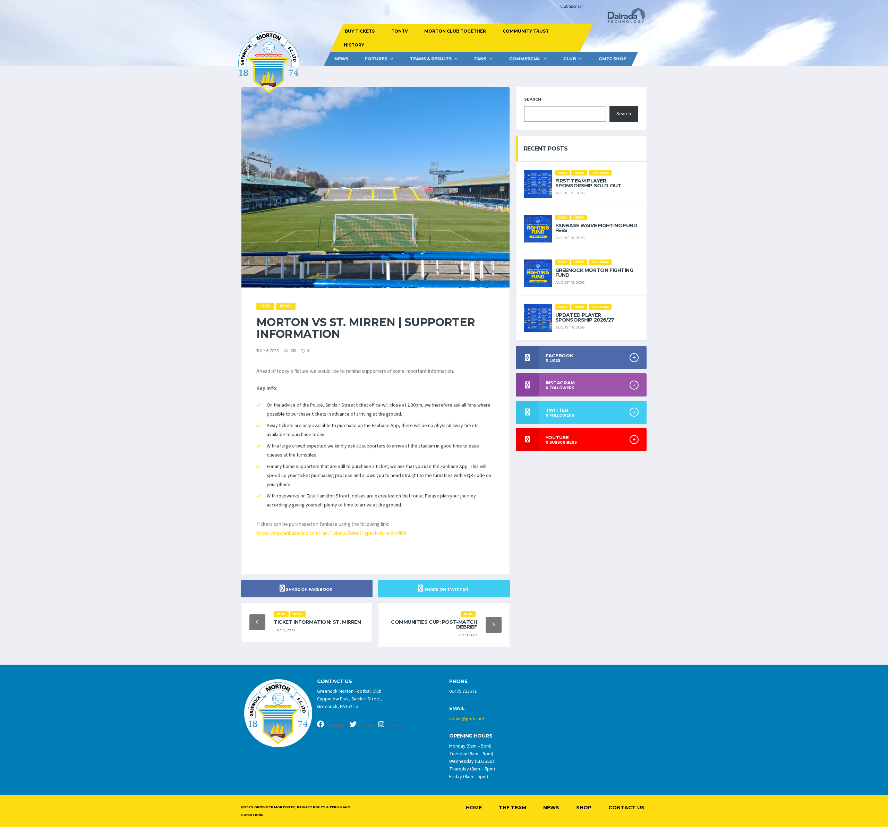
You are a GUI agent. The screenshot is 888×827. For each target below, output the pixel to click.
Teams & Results (431, 58)
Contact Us (626, 807)
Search (532, 99)
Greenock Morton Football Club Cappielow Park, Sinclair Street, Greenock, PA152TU (349, 699)
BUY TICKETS (360, 31)
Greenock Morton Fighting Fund (594, 272)
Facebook (335, 725)
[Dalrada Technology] (623, 17)
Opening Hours (470, 736)
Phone (458, 681)
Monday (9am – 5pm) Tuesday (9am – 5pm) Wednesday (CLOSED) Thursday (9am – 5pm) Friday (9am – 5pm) (472, 761)
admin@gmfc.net (467, 718)
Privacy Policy (311, 807)
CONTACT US (334, 681)
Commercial (525, 58)
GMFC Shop (612, 58)
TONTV (399, 31)
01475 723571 (463, 691)
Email (457, 708)
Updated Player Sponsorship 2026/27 (584, 317)
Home (474, 807)
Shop (583, 807)
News (341, 58)
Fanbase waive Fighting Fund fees (596, 227)
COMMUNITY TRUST (525, 31)
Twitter (365, 725)
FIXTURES (376, 58)
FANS (480, 58)
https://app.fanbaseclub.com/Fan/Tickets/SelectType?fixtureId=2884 (331, 533)
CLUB (569, 58)
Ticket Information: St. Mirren (317, 622)
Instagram (396, 725)
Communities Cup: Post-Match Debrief (434, 624)
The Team (512, 807)
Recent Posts (546, 148)
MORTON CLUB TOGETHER (455, 31)
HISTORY (353, 45)
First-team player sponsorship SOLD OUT (588, 183)
